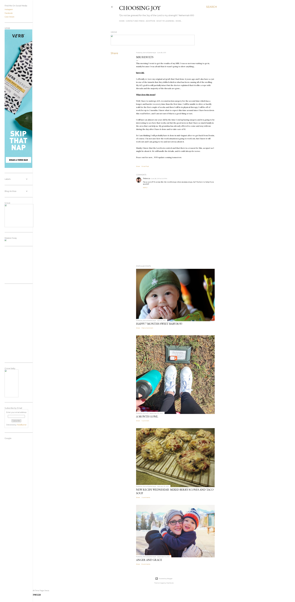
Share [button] (114, 53)
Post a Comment (147, 328)
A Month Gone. (147, 416)
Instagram (9, 9)
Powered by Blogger (166, 578)
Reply (145, 187)
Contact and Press (135, 21)
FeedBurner (22, 425)
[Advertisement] (175, 243)
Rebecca (146, 178)
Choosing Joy (139, 8)
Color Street (9, 17)
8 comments (146, 564)
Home (122, 21)
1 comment (145, 421)
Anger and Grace (149, 560)
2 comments (146, 497)
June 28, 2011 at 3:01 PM (159, 178)
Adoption (150, 21)
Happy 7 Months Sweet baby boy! (159, 323)
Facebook (9, 13)
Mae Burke (170, 583)
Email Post (145, 166)
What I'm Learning (165, 21)
